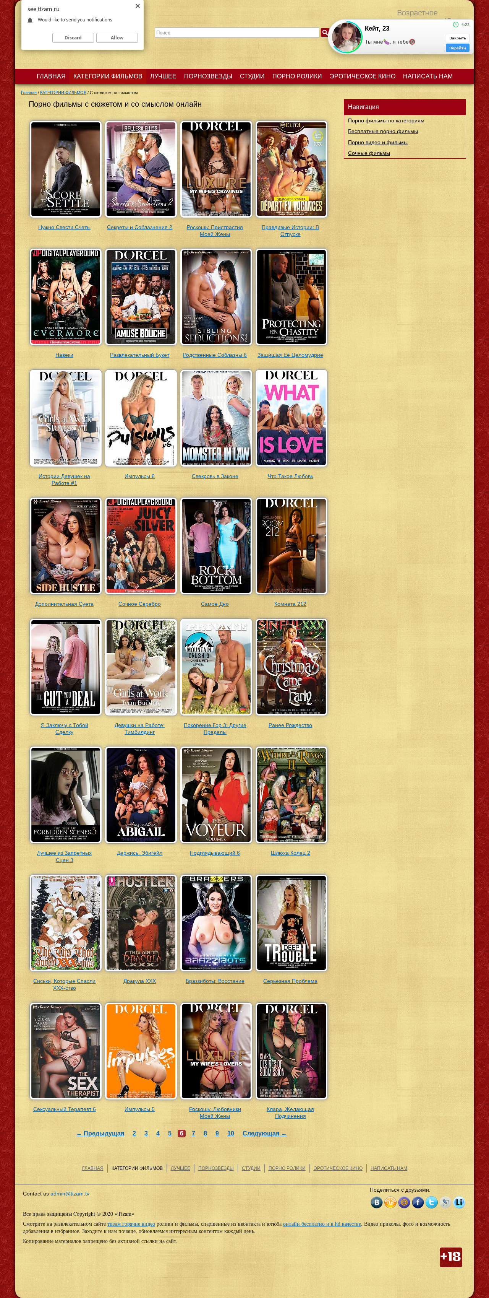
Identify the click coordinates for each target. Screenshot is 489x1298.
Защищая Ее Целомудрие (290, 355)
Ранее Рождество (290, 725)
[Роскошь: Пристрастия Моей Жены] (216, 218)
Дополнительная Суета (64, 604)
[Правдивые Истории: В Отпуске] (291, 218)
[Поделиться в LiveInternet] (459, 1202)
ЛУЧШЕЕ (163, 76)
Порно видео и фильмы (378, 142)
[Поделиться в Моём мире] (404, 1202)
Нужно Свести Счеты (64, 227)
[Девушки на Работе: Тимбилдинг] (141, 716)
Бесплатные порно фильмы (383, 131)
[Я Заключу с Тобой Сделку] (65, 716)
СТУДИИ (252, 76)
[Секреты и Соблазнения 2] (141, 218)
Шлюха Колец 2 (290, 853)
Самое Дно (215, 604)
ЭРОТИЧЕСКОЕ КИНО (362, 76)
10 (230, 1133)
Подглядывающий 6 (215, 853)
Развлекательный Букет (139, 355)
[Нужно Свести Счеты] (65, 218)
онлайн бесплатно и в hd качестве (322, 1223)
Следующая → (265, 1133)
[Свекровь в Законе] (216, 467)
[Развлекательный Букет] (141, 346)
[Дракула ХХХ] (141, 972)
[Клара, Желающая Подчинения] (291, 1100)
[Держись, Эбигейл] (141, 844)
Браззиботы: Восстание (215, 981)
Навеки (64, 355)
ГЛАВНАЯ (51, 76)
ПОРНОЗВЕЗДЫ (208, 76)
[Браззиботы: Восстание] (216, 972)
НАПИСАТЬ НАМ (428, 76)
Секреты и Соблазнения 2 (139, 227)
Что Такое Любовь (290, 476)
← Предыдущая (100, 1133)
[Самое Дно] (216, 595)
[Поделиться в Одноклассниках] (390, 1202)
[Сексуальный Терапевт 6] (65, 1100)
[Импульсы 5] (141, 1100)
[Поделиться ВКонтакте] (377, 1202)
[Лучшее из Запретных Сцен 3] (65, 844)
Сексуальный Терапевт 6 (64, 1109)
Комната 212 (290, 604)
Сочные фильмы (369, 153)
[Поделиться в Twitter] (432, 1202)
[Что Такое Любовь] (291, 467)
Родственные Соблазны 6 (215, 355)
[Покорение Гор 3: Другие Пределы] (216, 716)
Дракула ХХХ (139, 981)
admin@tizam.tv (69, 1194)
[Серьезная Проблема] (291, 972)
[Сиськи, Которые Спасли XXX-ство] (65, 972)
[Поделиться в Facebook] (418, 1202)
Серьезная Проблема (290, 981)
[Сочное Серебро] (141, 595)
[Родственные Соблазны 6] (216, 346)
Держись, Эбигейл (139, 853)
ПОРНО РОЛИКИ (297, 76)
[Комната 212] (291, 595)
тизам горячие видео (131, 1223)
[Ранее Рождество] (291, 716)
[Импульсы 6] (141, 467)
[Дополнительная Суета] (65, 595)
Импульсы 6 (140, 476)
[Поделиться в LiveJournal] (445, 1202)
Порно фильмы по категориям (386, 120)
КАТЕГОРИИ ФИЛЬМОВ (107, 76)
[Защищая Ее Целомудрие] (291, 346)
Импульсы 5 (140, 1109)
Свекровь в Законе (215, 476)
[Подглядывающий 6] (216, 844)
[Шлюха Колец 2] (291, 844)
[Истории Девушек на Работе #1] (65, 467)
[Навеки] (65, 346)
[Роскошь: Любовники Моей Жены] (216, 1100)
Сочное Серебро (139, 604)
